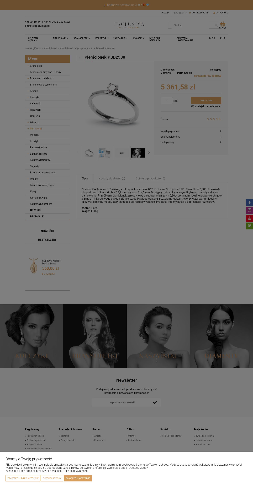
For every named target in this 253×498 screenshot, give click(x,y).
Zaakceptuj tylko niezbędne (23, 478)
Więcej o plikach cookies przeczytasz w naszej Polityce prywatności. (47, 470)
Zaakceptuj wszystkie (78, 478)
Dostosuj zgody (52, 478)
